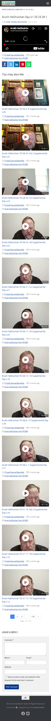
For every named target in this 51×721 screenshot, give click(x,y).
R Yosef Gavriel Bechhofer (15, 22)
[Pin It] (22, 64)
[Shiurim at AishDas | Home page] (11, 3)
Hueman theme (38, 707)
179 (32, 616)
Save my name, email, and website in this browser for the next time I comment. (22, 678)
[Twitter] (10, 64)
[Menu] (47, 3)
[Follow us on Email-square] (28, 713)
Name (7, 658)
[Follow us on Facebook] (23, 713)
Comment (9, 640)
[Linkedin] (16, 64)
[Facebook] (4, 64)
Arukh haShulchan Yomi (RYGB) (16, 58)
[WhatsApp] (28, 64)
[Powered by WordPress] (17, 707)
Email (29, 658)
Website (8, 667)
